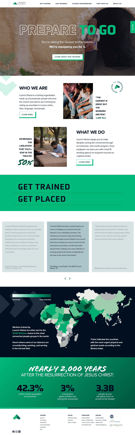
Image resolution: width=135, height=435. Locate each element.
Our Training (61, 4)
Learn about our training (67, 57)
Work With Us (43, 422)
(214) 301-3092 (99, 422)
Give (41, 429)
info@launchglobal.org (101, 425)
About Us (117, 4)
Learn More (27, 115)
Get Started (45, 4)
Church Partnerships (82, 4)
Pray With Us (102, 4)
